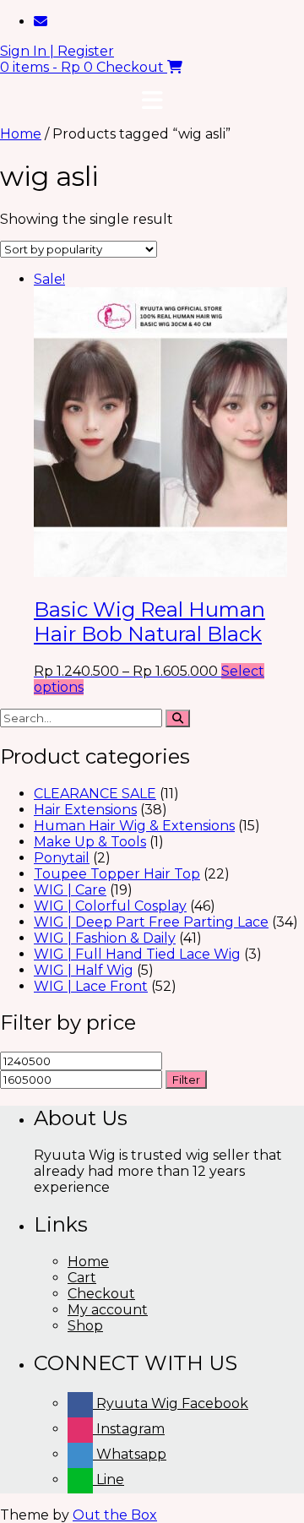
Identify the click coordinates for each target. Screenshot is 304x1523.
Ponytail (62, 858)
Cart (82, 1278)
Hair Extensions (85, 810)
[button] (152, 100)
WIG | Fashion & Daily (105, 938)
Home (20, 134)
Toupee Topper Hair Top (117, 874)
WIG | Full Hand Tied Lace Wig (137, 954)
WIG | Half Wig (83, 970)
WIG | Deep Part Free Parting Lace (151, 922)
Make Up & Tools (90, 842)
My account (108, 1310)
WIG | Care (70, 890)
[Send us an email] (40, 22)
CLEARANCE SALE (95, 794)
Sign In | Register (57, 51)
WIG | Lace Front (91, 986)
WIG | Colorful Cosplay (110, 906)
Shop (85, 1326)
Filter (186, 1079)
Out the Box (115, 1515)
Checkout (101, 1294)
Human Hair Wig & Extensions (134, 826)
